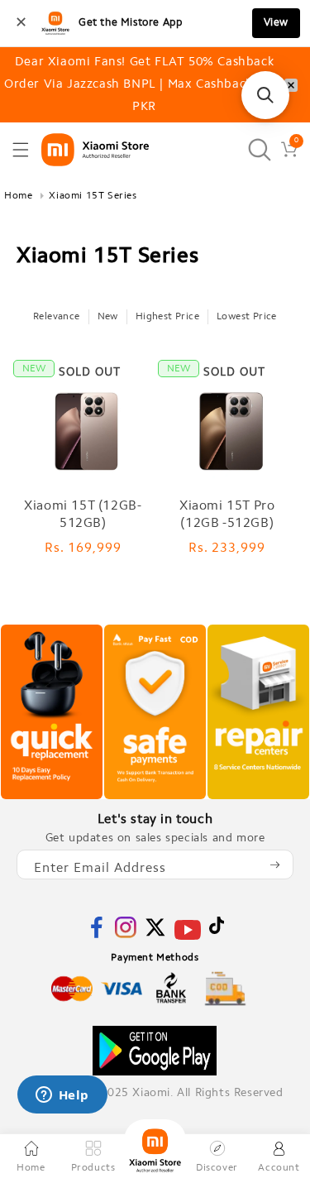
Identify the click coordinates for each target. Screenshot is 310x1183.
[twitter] (155, 935)
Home (18, 196)
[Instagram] (125, 935)
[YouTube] (187, 940)
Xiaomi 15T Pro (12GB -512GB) (226, 515)
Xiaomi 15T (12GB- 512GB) (82, 515)
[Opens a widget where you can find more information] (62, 1096)
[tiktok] (216, 931)
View (276, 22)
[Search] (259, 149)
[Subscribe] (274, 864)
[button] (20, 150)
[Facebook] (96, 935)
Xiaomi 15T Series (92, 196)
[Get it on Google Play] (155, 1050)
